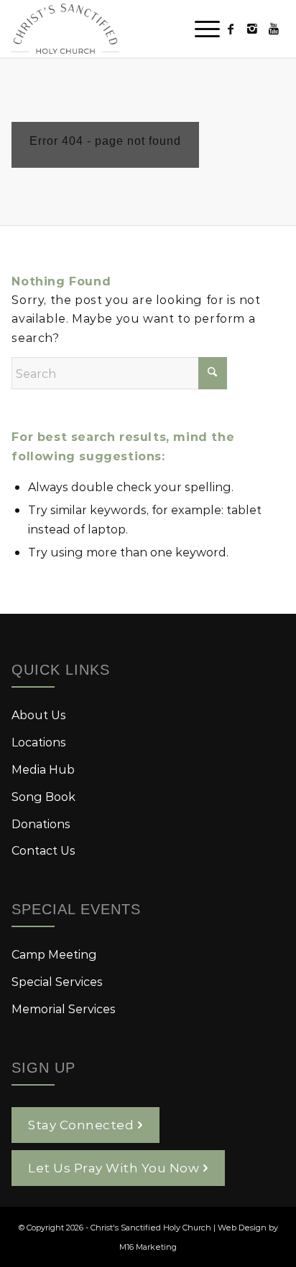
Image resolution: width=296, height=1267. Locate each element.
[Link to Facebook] (230, 28)
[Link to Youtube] (274, 28)
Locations (38, 741)
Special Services (57, 981)
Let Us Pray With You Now (113, 1167)
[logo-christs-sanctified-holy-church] (120, 28)
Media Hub (43, 769)
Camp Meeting (54, 954)
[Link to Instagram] (252, 28)
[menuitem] (200, 28)
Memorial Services (63, 1008)
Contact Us (43, 850)
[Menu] (200, 28)
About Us (38, 714)
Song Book (43, 796)
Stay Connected (81, 1124)
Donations (40, 823)
